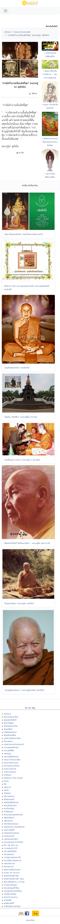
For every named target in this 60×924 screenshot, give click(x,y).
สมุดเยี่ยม (8, 729)
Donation (8, 741)
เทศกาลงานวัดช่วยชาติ (14, 744)
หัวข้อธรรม (8, 811)
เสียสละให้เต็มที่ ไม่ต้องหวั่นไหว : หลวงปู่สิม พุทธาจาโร (27, 543)
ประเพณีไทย (9, 750)
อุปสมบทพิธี (9, 903)
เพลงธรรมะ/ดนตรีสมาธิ (14, 826)
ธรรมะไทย (30, 920)
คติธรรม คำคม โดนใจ (13, 777)
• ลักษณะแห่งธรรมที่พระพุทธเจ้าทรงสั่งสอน (50, 142)
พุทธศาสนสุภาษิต (11, 875)
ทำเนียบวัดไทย (10, 893)
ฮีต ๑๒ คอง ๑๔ (11, 845)
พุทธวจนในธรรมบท (12, 869)
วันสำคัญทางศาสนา (12, 906)
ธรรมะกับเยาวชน (11, 762)
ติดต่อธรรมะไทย (11, 725)
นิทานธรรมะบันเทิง (12, 765)
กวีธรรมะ (8, 774)
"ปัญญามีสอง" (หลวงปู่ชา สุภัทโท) (19, 603)
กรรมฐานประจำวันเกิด (13, 842)
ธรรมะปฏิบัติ (9, 829)
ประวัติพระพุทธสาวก (12, 860)
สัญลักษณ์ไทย (10, 735)
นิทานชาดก (9, 866)
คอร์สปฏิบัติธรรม (11, 802)
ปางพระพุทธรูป (10, 884)
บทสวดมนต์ (9, 835)
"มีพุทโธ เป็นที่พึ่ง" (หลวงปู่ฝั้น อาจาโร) (20, 416)
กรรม (6, 780)
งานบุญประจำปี (10, 848)
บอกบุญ (7, 753)
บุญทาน (7, 787)
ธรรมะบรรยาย (10, 768)
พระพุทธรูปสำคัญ (11, 887)
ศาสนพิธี (7, 900)
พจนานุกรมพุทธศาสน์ (13, 814)
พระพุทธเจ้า (9, 854)
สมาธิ (6, 790)
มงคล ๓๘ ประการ (12, 872)
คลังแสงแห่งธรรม (11, 832)
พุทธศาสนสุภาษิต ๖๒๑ (14, 878)
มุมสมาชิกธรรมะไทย (12, 738)
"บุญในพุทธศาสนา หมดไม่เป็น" (17, 367)
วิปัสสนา (7, 793)
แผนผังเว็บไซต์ (10, 719)
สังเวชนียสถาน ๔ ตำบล (14, 881)
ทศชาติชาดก (9, 863)
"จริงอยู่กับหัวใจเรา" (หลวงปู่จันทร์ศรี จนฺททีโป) (24, 690)
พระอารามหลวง (10, 897)
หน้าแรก (7, 31)
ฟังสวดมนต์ (9, 799)
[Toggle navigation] (5, 11)
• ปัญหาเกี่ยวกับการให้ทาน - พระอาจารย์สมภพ (50, 74)
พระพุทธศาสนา (10, 805)
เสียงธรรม (8, 820)
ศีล (5, 784)
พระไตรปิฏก (9, 808)
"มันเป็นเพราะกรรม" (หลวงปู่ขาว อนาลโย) (22, 459)
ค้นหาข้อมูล (9, 722)
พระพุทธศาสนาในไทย (13, 890)
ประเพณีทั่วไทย (10, 851)
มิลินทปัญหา (9, 817)
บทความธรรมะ (10, 771)
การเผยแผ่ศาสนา (11, 747)
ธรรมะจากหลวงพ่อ (22, 31)
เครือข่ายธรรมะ (10, 732)
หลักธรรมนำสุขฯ (11, 839)
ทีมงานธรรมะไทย (11, 716)
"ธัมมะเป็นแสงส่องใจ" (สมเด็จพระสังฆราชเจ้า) (23, 234)
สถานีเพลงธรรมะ (11, 823)
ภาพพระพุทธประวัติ (12, 857)
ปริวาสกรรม (9, 796)
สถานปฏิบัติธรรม (11, 756)
